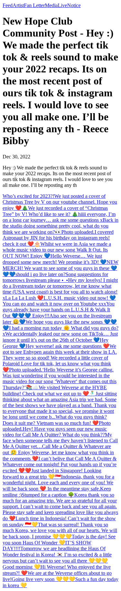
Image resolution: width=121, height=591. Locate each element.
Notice (74, 5)
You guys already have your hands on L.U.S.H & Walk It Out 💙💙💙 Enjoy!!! (59, 309)
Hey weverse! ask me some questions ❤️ (67, 346)
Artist (18, 5)
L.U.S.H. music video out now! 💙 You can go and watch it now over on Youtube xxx (59, 300)
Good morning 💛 (21, 567)
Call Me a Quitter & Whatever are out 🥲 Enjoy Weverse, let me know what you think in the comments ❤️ (58, 452)
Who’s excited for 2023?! (28, 196)
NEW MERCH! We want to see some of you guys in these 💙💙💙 (60, 268)
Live (62, 5)
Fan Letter (34, 5)
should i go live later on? (40, 274)
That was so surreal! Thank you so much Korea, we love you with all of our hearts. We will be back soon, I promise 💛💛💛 (60, 530)
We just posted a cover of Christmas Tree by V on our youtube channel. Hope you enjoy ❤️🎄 (60, 202)
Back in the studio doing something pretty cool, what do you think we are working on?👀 (60, 226)
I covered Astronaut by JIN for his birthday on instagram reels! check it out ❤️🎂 (58, 238)
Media (51, 5)
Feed (8, 5)
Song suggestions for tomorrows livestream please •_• (55, 277)
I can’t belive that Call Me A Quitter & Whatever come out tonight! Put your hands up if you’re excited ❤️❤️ (59, 464)
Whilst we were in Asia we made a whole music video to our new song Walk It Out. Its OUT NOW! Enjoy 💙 (57, 250)
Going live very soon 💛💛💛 (43, 579)
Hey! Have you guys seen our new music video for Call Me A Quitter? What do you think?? (55, 431)
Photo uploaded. (78, 232)
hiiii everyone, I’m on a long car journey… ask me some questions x (59, 217)
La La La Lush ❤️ (24, 298)
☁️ (35, 387)
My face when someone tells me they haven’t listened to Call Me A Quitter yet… (60, 440)
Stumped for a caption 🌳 (48, 495)
